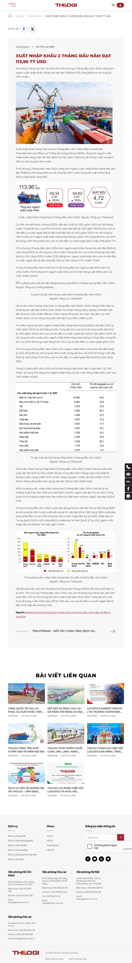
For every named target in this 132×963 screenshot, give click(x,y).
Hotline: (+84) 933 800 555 (20, 934)
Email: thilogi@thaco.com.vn (52, 901)
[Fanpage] (128, 488)
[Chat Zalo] (128, 481)
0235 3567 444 (53, 896)
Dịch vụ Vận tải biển (17, 845)
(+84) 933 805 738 (26, 930)
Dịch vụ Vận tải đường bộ (20, 840)
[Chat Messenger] (128, 496)
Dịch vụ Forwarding (18, 850)
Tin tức (50, 836)
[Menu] (13, 4)
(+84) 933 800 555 (24, 895)
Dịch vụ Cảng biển (17, 836)
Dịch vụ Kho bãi (15, 859)
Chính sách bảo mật (78, 959)
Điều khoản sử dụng (54, 959)
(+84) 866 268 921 (95, 888)
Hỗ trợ (50, 840)
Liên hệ (50, 850)
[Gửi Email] (128, 474)
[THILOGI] (66, 5)
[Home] (10, 16)
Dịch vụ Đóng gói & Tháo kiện (22, 854)
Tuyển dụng (53, 845)
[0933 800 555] (128, 466)
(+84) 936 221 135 (60, 888)
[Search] (113, 5)
